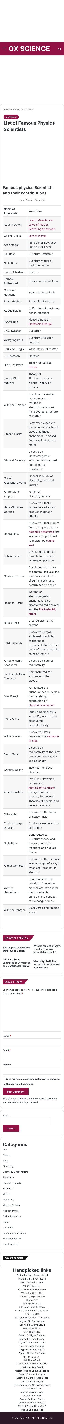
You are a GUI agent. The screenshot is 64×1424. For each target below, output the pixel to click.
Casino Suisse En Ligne (32, 1346)
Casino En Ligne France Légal (32, 1275)
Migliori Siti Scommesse (32, 1321)
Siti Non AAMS (32, 1360)
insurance (8, 1188)
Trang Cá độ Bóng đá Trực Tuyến (32, 1310)
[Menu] (4, 50)
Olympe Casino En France (32, 1353)
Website (7, 1064)
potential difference (41, 531)
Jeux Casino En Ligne (32, 1282)
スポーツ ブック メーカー (32, 1296)
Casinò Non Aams (32, 1388)
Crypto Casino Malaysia (32, 1349)
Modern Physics (11, 1205)
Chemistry (8, 1166)
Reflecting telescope (42, 229)
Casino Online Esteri (32, 1367)
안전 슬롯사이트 (32, 1331)
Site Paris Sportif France (32, 1307)
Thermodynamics (12, 1238)
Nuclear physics (11, 1210)
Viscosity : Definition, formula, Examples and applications (46, 964)
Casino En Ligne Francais (32, 1335)
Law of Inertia (37, 235)
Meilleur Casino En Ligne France (32, 1370)
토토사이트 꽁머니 (32, 1328)
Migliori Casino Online (32, 1392)
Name (7, 1036)
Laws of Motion (39, 224)
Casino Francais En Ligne (32, 1374)
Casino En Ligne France (32, 1339)
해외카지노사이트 (32, 1303)
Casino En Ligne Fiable (32, 1399)
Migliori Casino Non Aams (32, 1342)
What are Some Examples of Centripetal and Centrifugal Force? (17, 962)
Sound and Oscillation (14, 1233)
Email (7, 1050)
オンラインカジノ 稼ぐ (32, 1292)
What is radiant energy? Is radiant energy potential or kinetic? (47, 949)
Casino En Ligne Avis (32, 1409)
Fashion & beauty (24, 109)
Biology (6, 1155)
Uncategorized (10, 1244)
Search (6, 1115)
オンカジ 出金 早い (32, 1285)
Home (9, 109)
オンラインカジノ (32, 1356)
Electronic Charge (40, 324)
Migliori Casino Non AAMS (32, 1406)
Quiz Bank (8, 1227)
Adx (5, 1149)
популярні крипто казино (32, 1289)
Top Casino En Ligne (32, 1381)
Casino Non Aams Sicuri (32, 1324)
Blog (5, 1160)
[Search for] (59, 50)
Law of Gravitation (41, 220)
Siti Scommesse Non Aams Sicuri (32, 1317)
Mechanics (11, 116)
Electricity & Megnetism (15, 1171)
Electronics (9, 1177)
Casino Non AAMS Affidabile (32, 1363)
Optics (6, 1221)
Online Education (12, 1216)
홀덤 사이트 (32, 1300)
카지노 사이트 (32, 1314)
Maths (6, 1194)
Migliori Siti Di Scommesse (32, 1278)
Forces (33, 367)
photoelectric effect (41, 787)
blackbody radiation (41, 705)
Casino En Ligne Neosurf (32, 1402)
